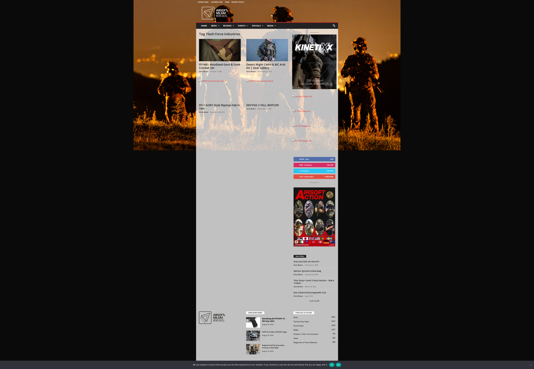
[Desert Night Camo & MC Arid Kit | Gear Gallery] (267, 50)
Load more (313, 301)
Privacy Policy (238, 2)
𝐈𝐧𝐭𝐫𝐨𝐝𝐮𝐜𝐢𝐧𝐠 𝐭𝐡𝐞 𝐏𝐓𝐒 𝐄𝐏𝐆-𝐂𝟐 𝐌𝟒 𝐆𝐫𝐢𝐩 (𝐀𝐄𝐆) (273, 319)
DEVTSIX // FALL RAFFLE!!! (262, 105)
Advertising (203, 2)
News (214, 25)
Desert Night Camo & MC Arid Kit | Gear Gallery (265, 66)
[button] (334, 26)
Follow (330, 165)
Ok (332, 365)
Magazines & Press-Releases (305, 342)
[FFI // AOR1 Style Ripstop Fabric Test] (220, 91)
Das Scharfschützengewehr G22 (310, 292)
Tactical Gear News (301, 322)
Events (241, 25)
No (338, 365)
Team (227, 2)
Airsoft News (298, 326)
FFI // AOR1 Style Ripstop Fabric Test (219, 106)
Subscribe (329, 177)
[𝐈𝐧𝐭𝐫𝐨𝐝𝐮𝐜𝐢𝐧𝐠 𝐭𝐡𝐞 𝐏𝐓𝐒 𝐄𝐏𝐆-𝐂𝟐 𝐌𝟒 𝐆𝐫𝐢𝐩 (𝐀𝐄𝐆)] (253, 322)
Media (270, 25)
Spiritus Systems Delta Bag (307, 271)
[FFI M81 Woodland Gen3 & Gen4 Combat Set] (220, 50)
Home (204, 25)
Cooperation (216, 2)
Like (331, 159)
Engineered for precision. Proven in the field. (273, 346)
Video (295, 338)
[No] (530, 364)
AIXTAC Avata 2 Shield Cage (274, 332)
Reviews (227, 25)
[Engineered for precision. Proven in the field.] (253, 349)
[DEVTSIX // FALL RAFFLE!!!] (267, 91)
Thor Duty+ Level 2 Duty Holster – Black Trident (314, 281)
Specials (256, 25)
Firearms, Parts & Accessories (305, 334)
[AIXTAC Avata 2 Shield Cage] (253, 336)
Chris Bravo (203, 71)
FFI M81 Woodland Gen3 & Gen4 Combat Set (219, 66)
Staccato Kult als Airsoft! (306, 261)
